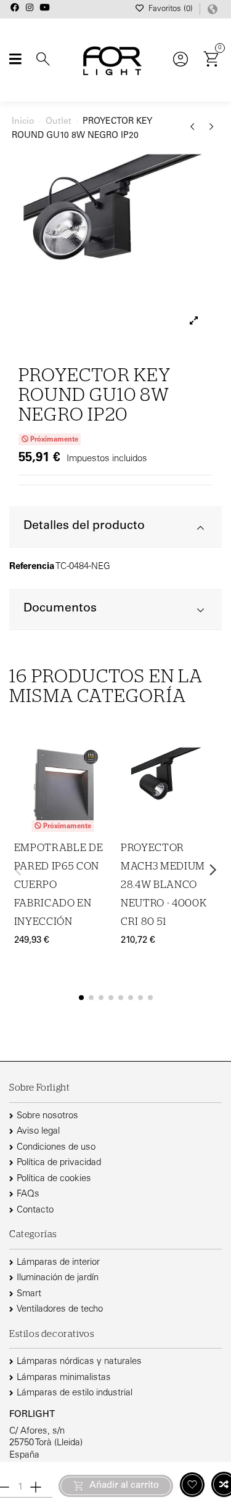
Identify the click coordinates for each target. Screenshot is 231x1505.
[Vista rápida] (103, 802)
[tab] (115, 526)
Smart (29, 1294)
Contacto (35, 1210)
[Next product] (211, 131)
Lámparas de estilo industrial (74, 1393)
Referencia (31, 566)
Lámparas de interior (58, 1262)
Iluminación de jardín (58, 1278)
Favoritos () (170, 10)
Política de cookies (54, 1179)
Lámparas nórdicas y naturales (79, 1361)
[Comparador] (103, 778)
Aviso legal (38, 1131)
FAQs (28, 1194)
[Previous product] (194, 131)
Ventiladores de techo (60, 1309)
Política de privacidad (59, 1163)
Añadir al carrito (124, 1485)
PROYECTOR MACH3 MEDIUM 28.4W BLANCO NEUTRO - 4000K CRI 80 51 (163, 885)
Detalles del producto (84, 526)
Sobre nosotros (47, 1116)
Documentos (60, 609)
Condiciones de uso (56, 1147)
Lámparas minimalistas (64, 1377)
